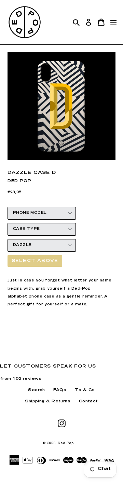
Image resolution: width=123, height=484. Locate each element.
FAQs (59, 390)
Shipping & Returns (47, 401)
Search (36, 390)
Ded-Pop (65, 443)
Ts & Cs (85, 390)
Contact (88, 401)
